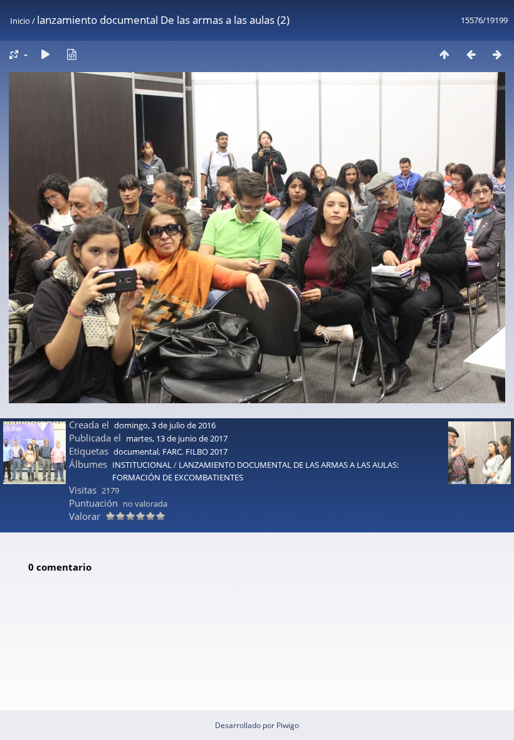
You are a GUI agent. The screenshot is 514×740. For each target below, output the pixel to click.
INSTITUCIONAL (142, 464)
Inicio (20, 20)
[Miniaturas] (444, 54)
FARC (172, 451)
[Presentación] (45, 54)
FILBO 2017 (207, 451)
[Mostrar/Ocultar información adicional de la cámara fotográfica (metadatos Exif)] (71, 54)
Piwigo (287, 725)
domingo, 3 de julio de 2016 (165, 425)
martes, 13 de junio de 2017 (177, 438)
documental (136, 451)
